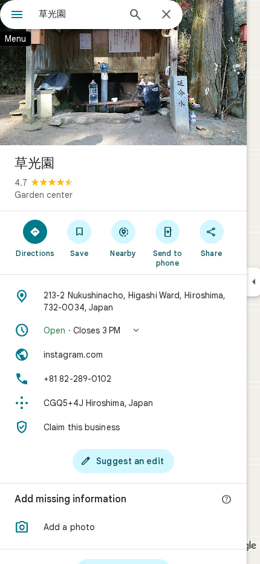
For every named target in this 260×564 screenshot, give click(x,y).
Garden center (44, 194)
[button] (123, 330)
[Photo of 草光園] (123, 72)
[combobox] (79, 14)
